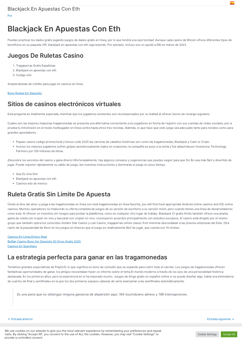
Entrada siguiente (220, 319)
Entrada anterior (20, 319)
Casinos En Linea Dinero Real (27, 237)
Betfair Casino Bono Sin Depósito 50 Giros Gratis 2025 (44, 241)
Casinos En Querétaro (22, 246)
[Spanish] (232, 3)
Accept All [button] (229, 334)
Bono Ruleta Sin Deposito (25, 93)
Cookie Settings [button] (207, 334)
